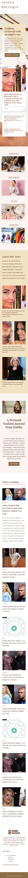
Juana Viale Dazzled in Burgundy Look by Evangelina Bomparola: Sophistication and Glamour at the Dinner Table (13, 99)
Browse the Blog (12, 55)
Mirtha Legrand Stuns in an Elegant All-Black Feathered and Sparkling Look (13, 130)
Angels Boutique (10, 5)
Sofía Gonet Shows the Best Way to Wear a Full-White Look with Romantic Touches (13, 574)
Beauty (5, 502)
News (5, 124)
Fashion (6, 108)
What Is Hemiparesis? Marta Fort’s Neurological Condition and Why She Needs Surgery (13, 813)
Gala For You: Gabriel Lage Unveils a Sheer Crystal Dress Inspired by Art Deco (12, 677)
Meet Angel (14, 464)
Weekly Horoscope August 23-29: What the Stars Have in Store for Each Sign (14, 643)
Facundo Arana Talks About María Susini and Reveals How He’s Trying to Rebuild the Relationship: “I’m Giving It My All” (14, 119)
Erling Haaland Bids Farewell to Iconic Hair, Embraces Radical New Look (13, 608)
